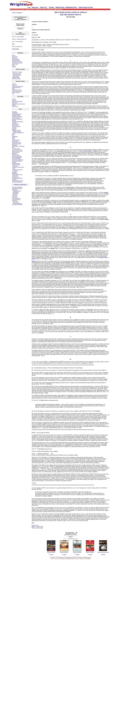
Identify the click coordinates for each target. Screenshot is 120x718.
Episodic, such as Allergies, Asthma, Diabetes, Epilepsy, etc (18, 131)
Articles (14, 84)
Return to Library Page (37, 526)
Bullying (14, 120)
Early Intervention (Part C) (16, 127)
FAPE (13, 137)
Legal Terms (16, 202)
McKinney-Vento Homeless (18, 104)
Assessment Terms (17, 203)
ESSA (13, 134)
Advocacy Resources (17, 188)
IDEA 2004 (14, 102)
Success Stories (16, 92)
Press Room (15, 64)
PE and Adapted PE (17, 157)
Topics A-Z (43, 7)
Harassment (15, 141)
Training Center (16, 77)
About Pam (14, 58)
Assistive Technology (17, 116)
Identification (15, 146)
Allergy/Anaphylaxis (17, 114)
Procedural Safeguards (17, 159)
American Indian (16, 115)
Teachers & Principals (17, 178)
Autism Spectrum (16, 118)
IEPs (13, 147)
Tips (13, 93)
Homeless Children (16, 143)
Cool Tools (14, 85)
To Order (51, 554)
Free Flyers (14, 196)
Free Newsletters (16, 198)
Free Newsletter (16, 60)
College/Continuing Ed (17, 121)
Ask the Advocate (16, 87)
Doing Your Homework (17, 86)
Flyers (13, 139)
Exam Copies (15, 76)
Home (13, 55)
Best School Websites (17, 204)
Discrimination (15, 124)
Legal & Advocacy (16, 199)
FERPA (14, 105)
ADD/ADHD (15, 113)
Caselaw (14, 100)
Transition (14, 179)
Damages (14, 122)
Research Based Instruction (16, 165)
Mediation (14, 153)
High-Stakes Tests (16, 142)
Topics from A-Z (15, 59)
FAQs (13, 65)
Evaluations (15, 136)
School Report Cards (17, 174)
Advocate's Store (16, 73)
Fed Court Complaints (17, 101)
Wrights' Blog (60, 7)
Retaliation (14, 173)
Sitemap (14, 66)
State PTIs (15, 194)
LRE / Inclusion (15, 152)
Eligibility (14, 129)
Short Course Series (17, 91)
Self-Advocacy (15, 177)
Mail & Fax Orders (16, 78)
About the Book (51, 552)
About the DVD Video (103, 552)
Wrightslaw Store (71, 7)
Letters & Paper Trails (17, 151)
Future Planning (16, 140)
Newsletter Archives (17, 90)
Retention (14, 172)
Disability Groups (17, 191)
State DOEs (15, 193)
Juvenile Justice (16, 148)
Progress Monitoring (17, 161)
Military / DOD (15, 155)
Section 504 (15, 106)
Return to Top (35, 525)
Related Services (16, 163)
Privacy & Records (16, 158)
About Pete (14, 56)
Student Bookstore (17, 75)
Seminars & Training (17, 61)
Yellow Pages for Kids (85, 7)
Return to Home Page (37, 528)
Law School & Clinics (17, 150)
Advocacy (35, 7)
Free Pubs (14, 197)
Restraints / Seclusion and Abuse (17, 170)
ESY (13, 135)
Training (51, 7)
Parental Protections (17, 156)
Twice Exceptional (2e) (17, 180)
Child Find (21, 146)
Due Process (15, 125)
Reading (14, 162)
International (16, 192)
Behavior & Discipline (17, 119)
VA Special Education (17, 182)
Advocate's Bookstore (17, 187)
